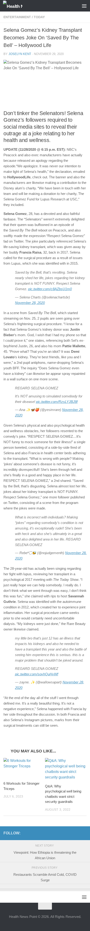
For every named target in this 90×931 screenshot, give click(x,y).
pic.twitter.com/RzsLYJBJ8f (57, 402)
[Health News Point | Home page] (16, 6)
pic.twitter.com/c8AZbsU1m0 (50, 289)
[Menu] (84, 6)
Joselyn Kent (20, 54)
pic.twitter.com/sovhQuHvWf (36, 674)
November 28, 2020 (30, 303)
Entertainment (17, 17)
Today (39, 17)
